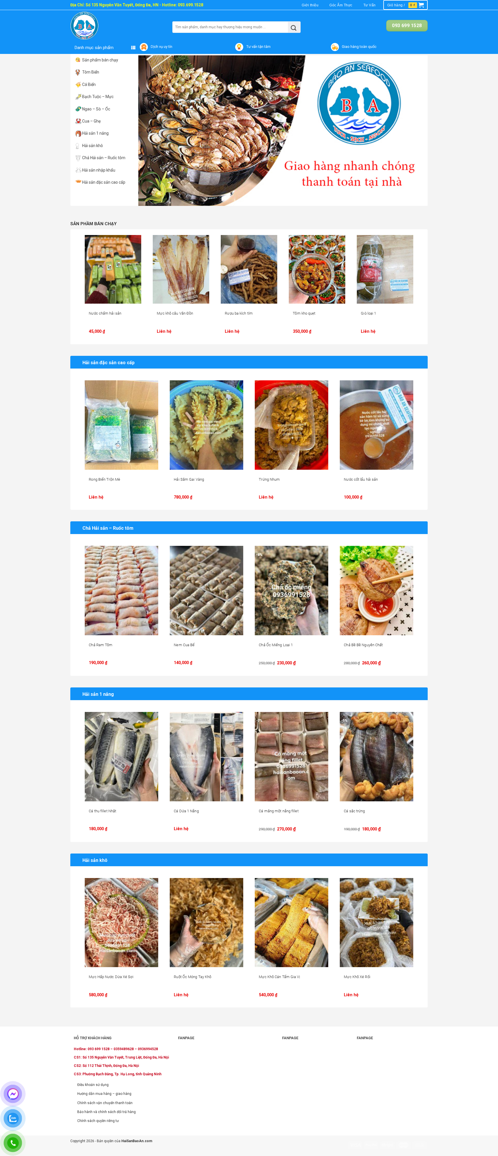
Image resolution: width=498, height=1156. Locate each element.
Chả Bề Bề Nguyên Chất (363, 645)
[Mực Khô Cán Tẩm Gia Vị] (291, 922)
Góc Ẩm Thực (340, 5)
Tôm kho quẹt (304, 313)
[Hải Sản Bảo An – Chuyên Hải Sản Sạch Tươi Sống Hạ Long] (95, 25)
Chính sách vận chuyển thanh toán (105, 1103)
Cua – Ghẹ (91, 121)
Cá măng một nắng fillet (278, 811)
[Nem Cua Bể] (206, 590)
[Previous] (151, 131)
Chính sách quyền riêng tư (98, 1121)
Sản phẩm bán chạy (100, 60)
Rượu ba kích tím (239, 313)
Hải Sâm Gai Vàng (189, 479)
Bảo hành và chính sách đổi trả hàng (106, 1112)
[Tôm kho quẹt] (317, 269)
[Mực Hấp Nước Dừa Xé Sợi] (121, 922)
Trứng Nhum (269, 479)
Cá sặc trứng (354, 811)
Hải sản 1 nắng (95, 133)
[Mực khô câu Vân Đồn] (181, 269)
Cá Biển (89, 84)
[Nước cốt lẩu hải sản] (376, 425)
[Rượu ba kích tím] (249, 269)
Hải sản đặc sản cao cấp (103, 182)
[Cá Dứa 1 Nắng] (206, 756)
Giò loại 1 (368, 313)
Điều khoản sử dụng (93, 1085)
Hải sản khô (92, 145)
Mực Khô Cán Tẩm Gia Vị (279, 977)
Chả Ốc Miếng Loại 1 (276, 645)
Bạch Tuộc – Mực (98, 96)
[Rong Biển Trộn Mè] (121, 425)
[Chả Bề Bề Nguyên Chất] (376, 590)
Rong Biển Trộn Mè (104, 479)
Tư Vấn (369, 5)
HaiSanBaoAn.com (136, 1141)
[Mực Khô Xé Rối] (376, 922)
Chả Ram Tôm (100, 645)
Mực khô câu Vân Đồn (175, 313)
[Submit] (294, 27)
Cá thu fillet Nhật (102, 811)
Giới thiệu (310, 5)
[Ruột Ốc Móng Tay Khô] (206, 922)
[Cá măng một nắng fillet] (291, 756)
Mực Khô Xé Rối (357, 977)
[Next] (415, 131)
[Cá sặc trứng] (376, 756)
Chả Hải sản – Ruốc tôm (103, 157)
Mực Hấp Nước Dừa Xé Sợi (111, 977)
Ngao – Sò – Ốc (96, 109)
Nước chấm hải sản (105, 313)
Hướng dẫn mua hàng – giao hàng (104, 1094)
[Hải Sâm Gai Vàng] (206, 425)
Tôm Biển (90, 72)
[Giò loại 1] (385, 269)
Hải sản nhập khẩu (98, 170)
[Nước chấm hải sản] (113, 269)
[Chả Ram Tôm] (121, 590)
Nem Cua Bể (184, 645)
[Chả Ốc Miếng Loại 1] (291, 590)
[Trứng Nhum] (291, 425)
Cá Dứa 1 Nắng (186, 811)
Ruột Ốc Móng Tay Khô (192, 977)
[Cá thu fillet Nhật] (121, 756)
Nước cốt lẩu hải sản (361, 479)
